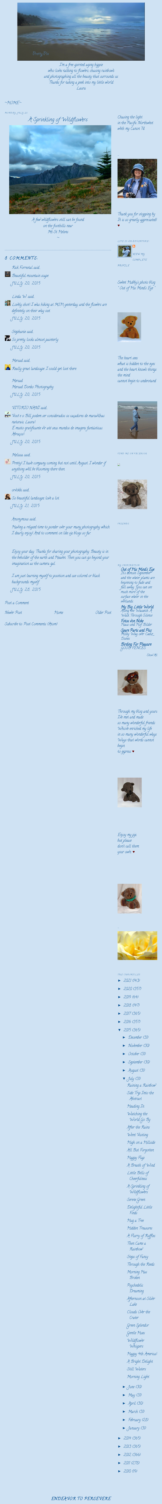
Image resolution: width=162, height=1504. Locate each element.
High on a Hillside (141, 1143)
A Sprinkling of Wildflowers (57, 120)
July (131, 1079)
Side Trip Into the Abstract (140, 1096)
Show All (152, 655)
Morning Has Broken (137, 1275)
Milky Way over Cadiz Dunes (137, 636)
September (135, 1063)
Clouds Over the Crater (138, 1315)
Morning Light (138, 1377)
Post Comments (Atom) (40, 624)
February (135, 1420)
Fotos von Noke (132, 621)
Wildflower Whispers (135, 1344)
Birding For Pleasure (136, 645)
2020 (128, 989)
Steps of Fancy (137, 1257)
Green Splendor (138, 1326)
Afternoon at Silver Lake (141, 1302)
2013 (128, 1447)
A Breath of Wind (141, 1166)
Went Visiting (137, 1135)
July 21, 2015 (26, 506)
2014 (128, 1439)
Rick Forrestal (22, 268)
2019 (128, 997)
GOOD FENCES (133, 648)
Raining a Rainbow (141, 1086)
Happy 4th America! (142, 1354)
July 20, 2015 (26, 284)
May (132, 1395)
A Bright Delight (140, 1362)
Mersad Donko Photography (32, 387)
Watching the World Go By (138, 1117)
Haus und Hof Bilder (136, 625)
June (131, 1387)
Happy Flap (135, 1158)
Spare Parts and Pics (136, 631)
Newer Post (13, 613)
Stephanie (19, 332)
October (134, 1054)
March (133, 1412)
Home (58, 613)
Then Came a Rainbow (136, 1246)
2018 (128, 1006)
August (133, 1071)
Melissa (17, 455)
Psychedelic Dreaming (135, 1288)
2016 (128, 1022)
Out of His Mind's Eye (136, 288)
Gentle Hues (136, 1333)
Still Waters (136, 1369)
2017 (128, 1014)
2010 (128, 1472)
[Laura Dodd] (119, 465)
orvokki (17, 490)
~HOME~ (12, 103)
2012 (128, 1455)
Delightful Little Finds (139, 1210)
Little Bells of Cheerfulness (137, 1176)
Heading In (135, 1107)
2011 (127, 1463)
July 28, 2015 (26, 590)
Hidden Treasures (139, 1229)
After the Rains (138, 1128)
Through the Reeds (140, 1265)
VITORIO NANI (26, 408)
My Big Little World (137, 607)
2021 (128, 981)
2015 (128, 1030)
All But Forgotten (140, 1150)
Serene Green (136, 1200)
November (135, 1046)
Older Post (103, 613)
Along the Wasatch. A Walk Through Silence (136, 613)
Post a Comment (17, 603)
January (134, 1428)
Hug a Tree (135, 1221)
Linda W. (19, 297)
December (135, 1038)
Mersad (17, 361)
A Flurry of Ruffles (141, 1236)
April (132, 1404)
